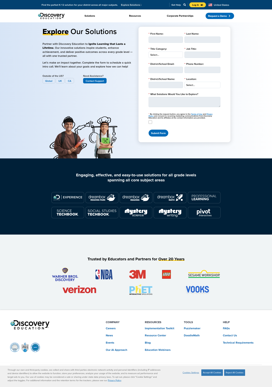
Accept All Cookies (212, 372)
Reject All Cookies (235, 372)
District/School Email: (161, 64)
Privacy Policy (114, 380)
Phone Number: (194, 64)
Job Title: (190, 49)
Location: (190, 79)
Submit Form (158, 133)
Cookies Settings (191, 372)
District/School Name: (162, 79)
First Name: (156, 33)
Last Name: (191, 33)
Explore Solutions (131, 4)
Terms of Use (196, 114)
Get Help (176, 4)
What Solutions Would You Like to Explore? (173, 94)
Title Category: (158, 49)
